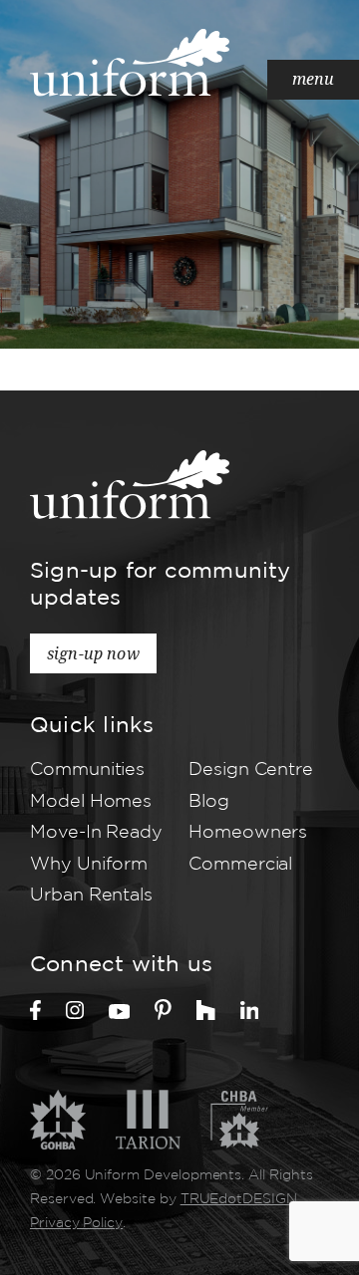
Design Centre (250, 770)
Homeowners (247, 833)
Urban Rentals (91, 895)
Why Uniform (89, 865)
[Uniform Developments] (129, 62)
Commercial (240, 865)
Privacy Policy (76, 1223)
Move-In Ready (96, 833)
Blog (208, 802)
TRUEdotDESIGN (238, 1199)
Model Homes (91, 802)
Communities (87, 770)
